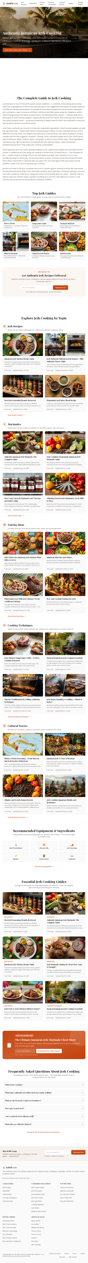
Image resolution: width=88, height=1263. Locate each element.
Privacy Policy (36, 1231)
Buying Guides (80, 3)
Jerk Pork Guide (36, 1191)
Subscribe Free (60, 288)
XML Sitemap (36, 1245)
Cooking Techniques (52, 3)
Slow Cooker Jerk (66, 1198)
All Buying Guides (8, 1221)
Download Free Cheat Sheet (49, 1051)
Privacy (66, 1253)
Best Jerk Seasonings (10, 1231)
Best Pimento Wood (10, 1238)
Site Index (34, 1241)
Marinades (33, 3)
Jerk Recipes (23, 3)
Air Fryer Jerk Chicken (67, 1194)
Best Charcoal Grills (9, 1228)
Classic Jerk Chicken (67, 1187)
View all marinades (15, 516)
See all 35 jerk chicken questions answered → (44, 1132)
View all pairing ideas (16, 616)
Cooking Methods (37, 1205)
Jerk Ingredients (36, 1201)
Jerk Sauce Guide (37, 1198)
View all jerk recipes (15, 415)
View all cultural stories (16, 817)
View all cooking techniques (18, 717)
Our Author (35, 1224)
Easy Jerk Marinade (66, 1201)
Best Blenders (7, 1234)
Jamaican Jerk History (38, 1211)
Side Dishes (35, 1208)
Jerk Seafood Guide (38, 1194)
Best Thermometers (10, 1224)
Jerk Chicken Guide (37, 1187)
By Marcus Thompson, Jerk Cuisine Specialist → (17, 1178)
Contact (34, 1238)
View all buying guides (43, 866)
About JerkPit (35, 1221)
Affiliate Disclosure (37, 1228)
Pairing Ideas (42, 3)
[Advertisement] (44, 74)
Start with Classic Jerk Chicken (16, 50)
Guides (71, 3)
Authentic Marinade (67, 1191)
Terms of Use (36, 1234)
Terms (74, 1253)
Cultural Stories (62, 3)
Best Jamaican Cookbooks (12, 1241)
